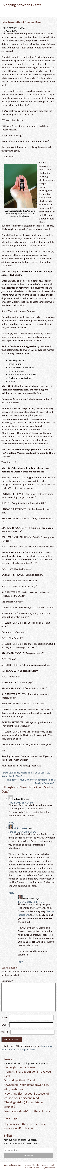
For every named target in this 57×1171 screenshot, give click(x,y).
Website (5, 1032)
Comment (7, 981)
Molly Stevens (21, 828)
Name (5, 1017)
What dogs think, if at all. (20, 1080)
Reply (11, 823)
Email (5, 1025)
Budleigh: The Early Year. (20, 1067)
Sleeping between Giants (22, 5)
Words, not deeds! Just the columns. (27, 1111)
